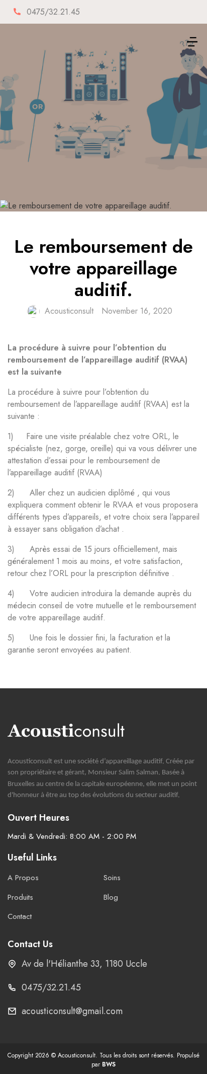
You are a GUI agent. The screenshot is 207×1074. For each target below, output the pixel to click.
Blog (111, 897)
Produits (20, 897)
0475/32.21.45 (51, 987)
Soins (112, 877)
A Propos (23, 877)
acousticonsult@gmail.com (72, 1011)
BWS (109, 1064)
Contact (20, 916)
